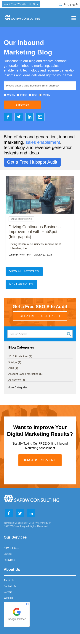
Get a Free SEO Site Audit (40, 315)
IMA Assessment (40, 460)
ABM (13, 368)
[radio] (9, 95)
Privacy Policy (41, 522)
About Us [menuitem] (9, 580)
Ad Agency (16, 379)
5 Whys (14, 362)
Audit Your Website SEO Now (21, 4)
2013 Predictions (20, 356)
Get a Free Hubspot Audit (32, 162)
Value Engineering (21, 219)
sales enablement (43, 142)
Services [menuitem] (8, 554)
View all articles (24, 271)
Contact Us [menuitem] (10, 586)
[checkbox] (40, 95)
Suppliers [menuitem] (8, 597)
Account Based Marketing (25, 373)
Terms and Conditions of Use (18, 522)
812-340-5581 (71, 4)
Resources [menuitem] (9, 559)
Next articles (21, 284)
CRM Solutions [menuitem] (11, 548)
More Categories (17, 387)
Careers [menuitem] (8, 592)
